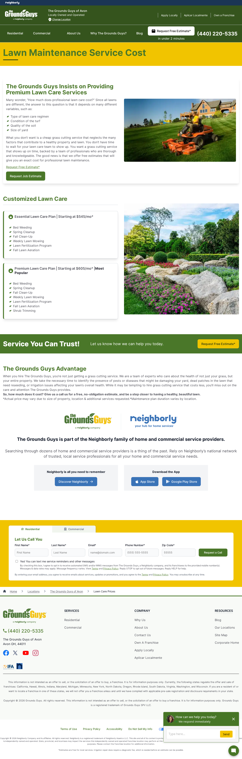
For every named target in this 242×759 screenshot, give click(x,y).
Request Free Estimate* (174, 31)
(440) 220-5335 (217, 34)
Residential (15, 33)
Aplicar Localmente (196, 15)
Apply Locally (169, 15)
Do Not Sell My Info (140, 729)
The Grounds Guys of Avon (66, 591)
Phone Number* (135, 545)
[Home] (5, 591)
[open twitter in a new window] (16, 655)
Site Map (221, 635)
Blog (139, 33)
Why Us (139, 620)
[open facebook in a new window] (6, 655)
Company (142, 611)
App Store (147, 481)
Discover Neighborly (73, 481)
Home (13, 591)
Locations (34, 591)
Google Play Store (184, 481)
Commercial (41, 33)
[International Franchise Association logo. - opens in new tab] (9, 667)
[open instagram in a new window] (36, 655)
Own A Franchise (146, 642)
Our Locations (225, 627)
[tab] (30, 529)
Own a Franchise (224, 15)
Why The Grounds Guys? (108, 33)
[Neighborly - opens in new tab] (154, 421)
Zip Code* (168, 545)
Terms (95, 568)
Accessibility (114, 729)
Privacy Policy (111, 568)
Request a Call (213, 552)
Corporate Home (227, 642)
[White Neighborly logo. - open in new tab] (12, 2)
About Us (74, 33)
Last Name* (58, 545)
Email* (92, 545)
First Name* (22, 545)
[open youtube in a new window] (26, 655)
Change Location (61, 19)
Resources (224, 611)
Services (71, 611)
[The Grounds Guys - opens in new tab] (88, 421)
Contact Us (142, 635)
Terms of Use (68, 729)
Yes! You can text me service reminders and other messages (57, 561)
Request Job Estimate (25, 176)
